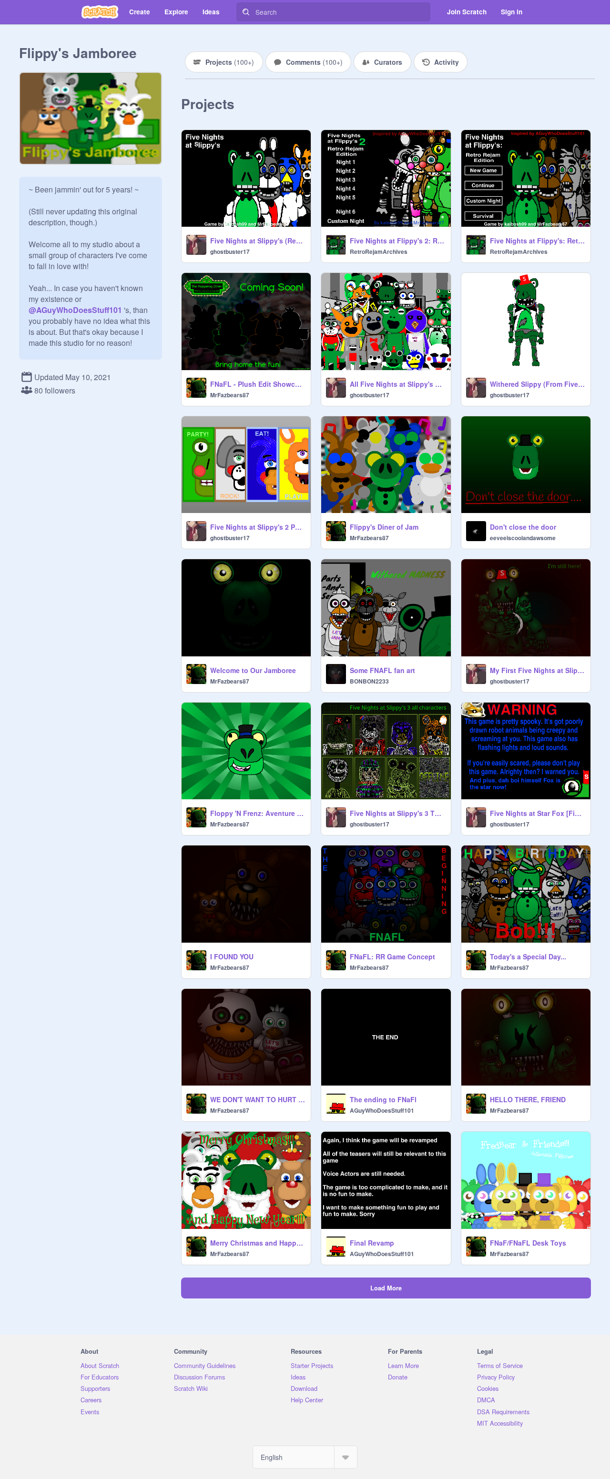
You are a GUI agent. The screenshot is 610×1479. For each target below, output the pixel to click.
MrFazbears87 (229, 395)
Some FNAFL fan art (382, 670)
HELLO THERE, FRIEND (528, 1099)
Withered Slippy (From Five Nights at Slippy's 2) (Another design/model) (537, 384)
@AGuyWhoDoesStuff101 (75, 309)
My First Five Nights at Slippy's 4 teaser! (537, 670)
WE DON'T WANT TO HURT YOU (257, 1099)
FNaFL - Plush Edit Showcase (257, 384)
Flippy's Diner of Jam (384, 527)
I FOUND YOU (232, 956)
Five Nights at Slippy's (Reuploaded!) (257, 240)
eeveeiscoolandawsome (523, 537)
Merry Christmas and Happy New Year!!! (257, 1243)
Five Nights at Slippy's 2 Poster (257, 527)
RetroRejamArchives (378, 251)
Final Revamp (372, 1243)
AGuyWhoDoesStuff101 (382, 1110)
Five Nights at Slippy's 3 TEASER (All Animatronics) (397, 813)
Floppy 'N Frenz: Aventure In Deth (257, 813)
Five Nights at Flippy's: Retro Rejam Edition (537, 240)
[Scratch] (100, 12)
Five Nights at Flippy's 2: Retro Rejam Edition (397, 240)
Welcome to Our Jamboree (253, 670)
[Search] (245, 11)
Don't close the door (523, 527)
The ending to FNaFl (383, 1099)
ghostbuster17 (230, 251)
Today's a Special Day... (528, 956)
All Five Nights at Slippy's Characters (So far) (397, 384)
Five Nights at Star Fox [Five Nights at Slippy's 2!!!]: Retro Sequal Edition (537, 813)
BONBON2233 (369, 681)
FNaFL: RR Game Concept (392, 956)
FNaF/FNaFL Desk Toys (528, 1243)
